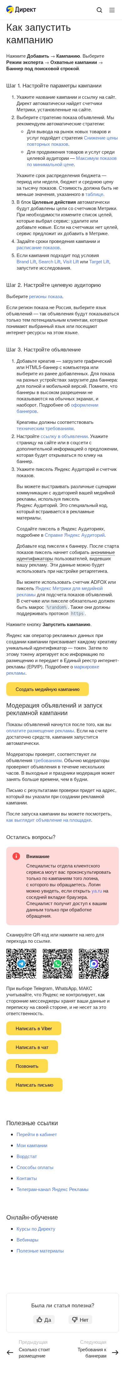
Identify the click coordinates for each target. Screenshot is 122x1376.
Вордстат (27, 1156)
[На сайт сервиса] (22, 10)
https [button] (77, 613)
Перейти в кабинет (37, 1134)
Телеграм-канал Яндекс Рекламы (53, 1189)
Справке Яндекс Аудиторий (74, 534)
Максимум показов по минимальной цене (72, 161)
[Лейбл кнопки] (112, 10)
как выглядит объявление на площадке (48, 819)
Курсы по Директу (36, 1228)
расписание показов (38, 247)
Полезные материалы (40, 1250)
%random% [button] (57, 607)
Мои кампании (32, 1145)
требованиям (47, 760)
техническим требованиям (45, 428)
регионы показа (45, 296)
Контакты (27, 1178)
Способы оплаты (35, 1167)
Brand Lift (26, 261)
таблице (94, 194)
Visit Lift (71, 261)
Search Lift (49, 261)
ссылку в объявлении (64, 436)
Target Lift (99, 261)
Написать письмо (34, 1084)
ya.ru (97, 890)
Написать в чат (32, 1047)
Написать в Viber (34, 1028)
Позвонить (27, 1065)
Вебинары (27, 1239)
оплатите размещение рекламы (40, 730)
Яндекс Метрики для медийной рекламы (60, 591)
